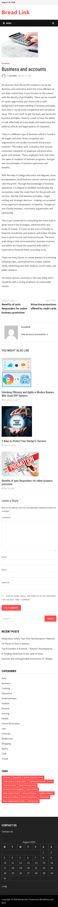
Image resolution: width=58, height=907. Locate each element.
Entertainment (9, 698)
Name (5, 557)
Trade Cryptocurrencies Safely (14, 801)
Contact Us (7, 831)
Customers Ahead (9, 785)
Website (6, 582)
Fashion (5, 703)
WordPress (45, 899)
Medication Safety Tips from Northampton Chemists (28, 638)
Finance (5, 708)
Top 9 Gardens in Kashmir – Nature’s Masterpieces (27, 648)
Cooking (6, 688)
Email (5, 570)
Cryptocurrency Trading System (14, 781)
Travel (5, 758)
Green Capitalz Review (11, 793)
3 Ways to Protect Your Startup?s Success (24, 441)
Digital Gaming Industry (27, 785)
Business (6, 63)
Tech (4, 753)
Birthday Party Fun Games (33, 777)
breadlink (13, 75)
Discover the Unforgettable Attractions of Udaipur (27, 658)
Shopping (6, 743)
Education (7, 693)
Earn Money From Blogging (13, 789)
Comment (6, 517)
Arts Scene (6, 777)
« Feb (4, 886)
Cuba (50, 781)
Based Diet (17, 777)
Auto (4, 678)
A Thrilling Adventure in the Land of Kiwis (22, 653)
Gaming (5, 713)
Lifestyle (6, 733)
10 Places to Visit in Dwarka (15, 643)
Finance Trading (32, 789)
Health (5, 718)
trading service (33, 801)
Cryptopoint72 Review (37, 781)
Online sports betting (10, 797)
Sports (5, 748)
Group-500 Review (29, 793)
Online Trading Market (29, 797)
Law (4, 728)
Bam (4, 902)
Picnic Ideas (44, 797)
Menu (8, 23)
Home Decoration (11, 723)
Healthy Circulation (46, 793)
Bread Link (16, 12)
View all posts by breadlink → (34, 334)
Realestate (7, 738)
